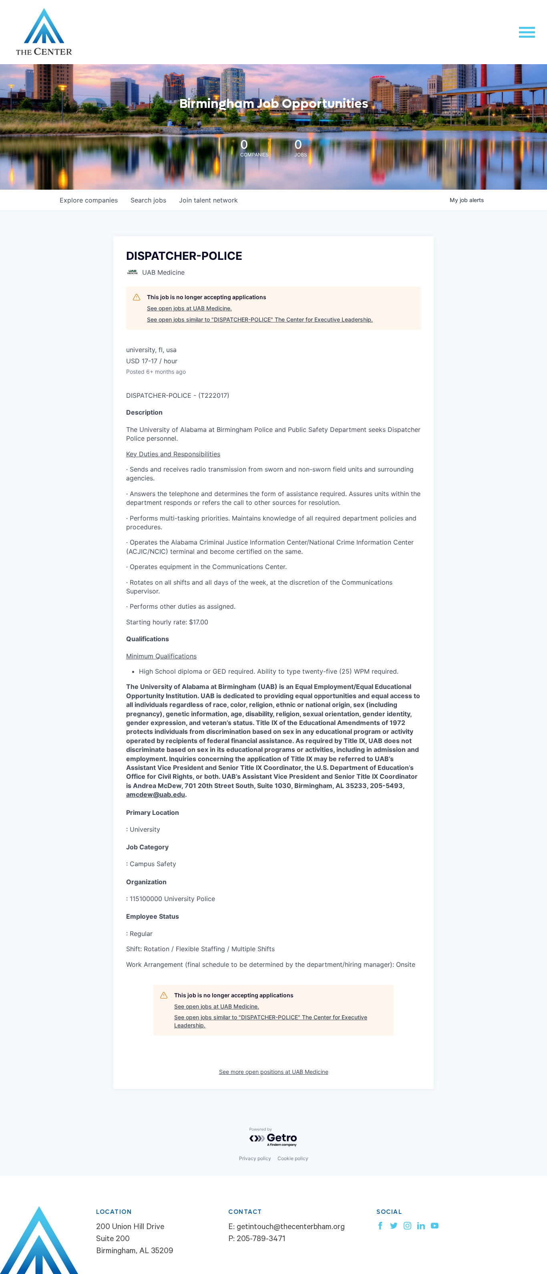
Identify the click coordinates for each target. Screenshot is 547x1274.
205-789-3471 (261, 1240)
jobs (148, 200)
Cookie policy (293, 1158)
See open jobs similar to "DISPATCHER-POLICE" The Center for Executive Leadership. (260, 319)
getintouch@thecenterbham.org (291, 1227)
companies (89, 200)
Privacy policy (255, 1158)
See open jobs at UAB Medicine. (189, 308)
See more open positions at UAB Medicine (273, 1071)
